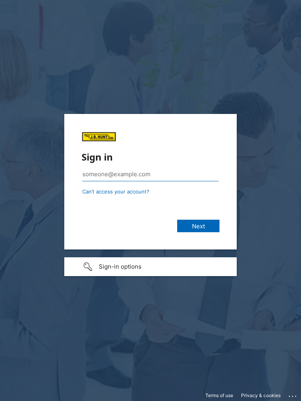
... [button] (293, 394)
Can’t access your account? (115, 191)
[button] (150, 266)
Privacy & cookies (261, 395)
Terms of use (219, 395)
